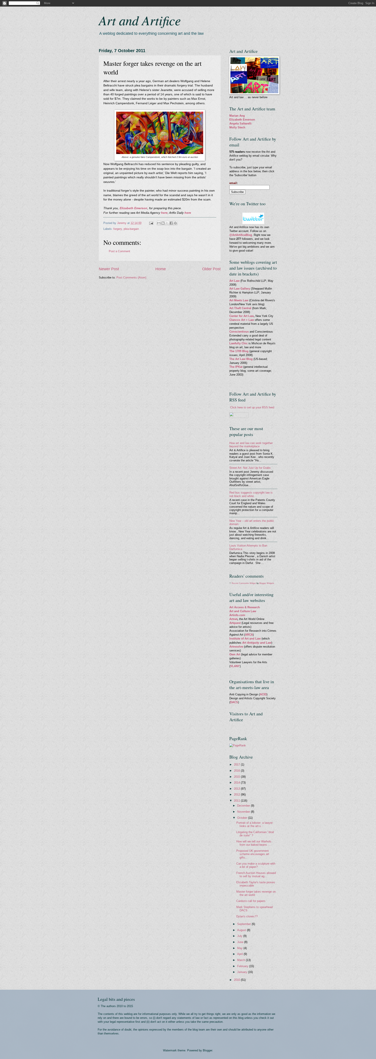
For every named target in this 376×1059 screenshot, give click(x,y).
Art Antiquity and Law (256, 642)
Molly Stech (237, 127)
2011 (237, 800)
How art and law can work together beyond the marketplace (251, 444)
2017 (237, 764)
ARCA (249, 634)
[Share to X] (167, 223)
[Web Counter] (237, 727)
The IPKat (236, 366)
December (244, 805)
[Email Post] (151, 223)
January (242, 972)
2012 (237, 794)
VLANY (235, 666)
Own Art (235, 654)
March (241, 960)
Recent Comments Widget (244, 583)
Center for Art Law (241, 316)
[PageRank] (237, 745)
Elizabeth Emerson (133, 208)
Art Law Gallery (239, 288)
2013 (237, 788)
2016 (237, 770)
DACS (234, 702)
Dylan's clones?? (247, 916)
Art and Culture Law (242, 611)
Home (160, 269)
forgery (117, 228)
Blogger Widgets (266, 583)
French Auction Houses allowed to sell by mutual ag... (256, 874)
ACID (263, 694)
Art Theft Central (240, 308)
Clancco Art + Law (241, 320)
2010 (237, 979)
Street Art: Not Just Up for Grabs (250, 467)
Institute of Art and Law (245, 638)
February (243, 966)
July (240, 936)
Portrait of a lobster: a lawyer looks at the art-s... (254, 824)
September (244, 924)
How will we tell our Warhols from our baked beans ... (253, 843)
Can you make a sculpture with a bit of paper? (255, 865)
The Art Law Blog (241, 359)
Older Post (211, 269)
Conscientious (239, 331)
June (240, 942)
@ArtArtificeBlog (240, 235)
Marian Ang (237, 115)
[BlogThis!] (163, 223)
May (240, 948)
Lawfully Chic (238, 343)
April (240, 954)
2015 (237, 776)
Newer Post (109, 269)
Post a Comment (119, 251)
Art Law (234, 280)
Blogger (207, 1050)
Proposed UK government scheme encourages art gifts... (252, 854)
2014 (237, 782)
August (242, 930)
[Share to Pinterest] (175, 223)
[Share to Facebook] (171, 223)
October (242, 817)
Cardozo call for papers (250, 901)
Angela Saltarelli (240, 123)
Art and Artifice (140, 20)
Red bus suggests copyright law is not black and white (251, 494)
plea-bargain (131, 228)
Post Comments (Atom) (131, 277)
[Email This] (159, 223)
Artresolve (236, 646)
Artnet (233, 619)
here (164, 212)
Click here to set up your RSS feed (252, 407)
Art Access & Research (244, 607)
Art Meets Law (239, 300)
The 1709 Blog (238, 351)
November (244, 811)
